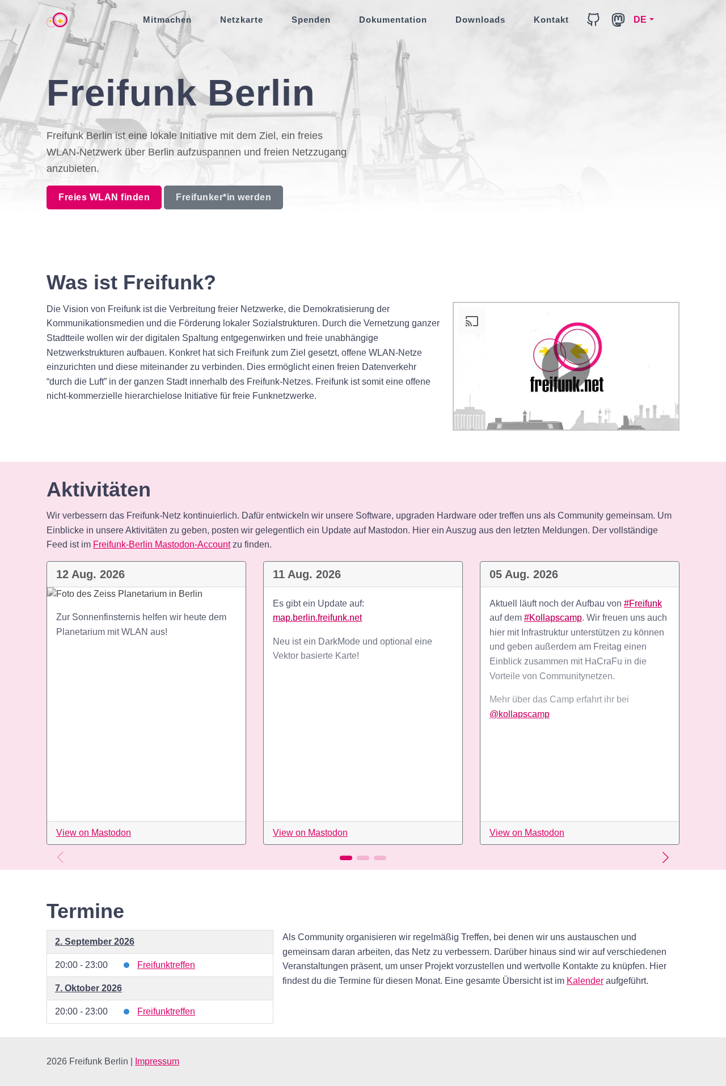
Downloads (480, 19)
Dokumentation (393, 19)
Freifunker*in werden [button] (223, 197)
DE (640, 19)
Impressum (157, 1061)
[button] (665, 857)
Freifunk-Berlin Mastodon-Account (161, 544)
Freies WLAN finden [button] (104, 197)
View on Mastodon (93, 832)
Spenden (311, 19)
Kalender (585, 981)
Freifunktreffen (166, 965)
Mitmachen (167, 19)
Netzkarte (241, 19)
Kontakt (551, 19)
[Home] (57, 19)
